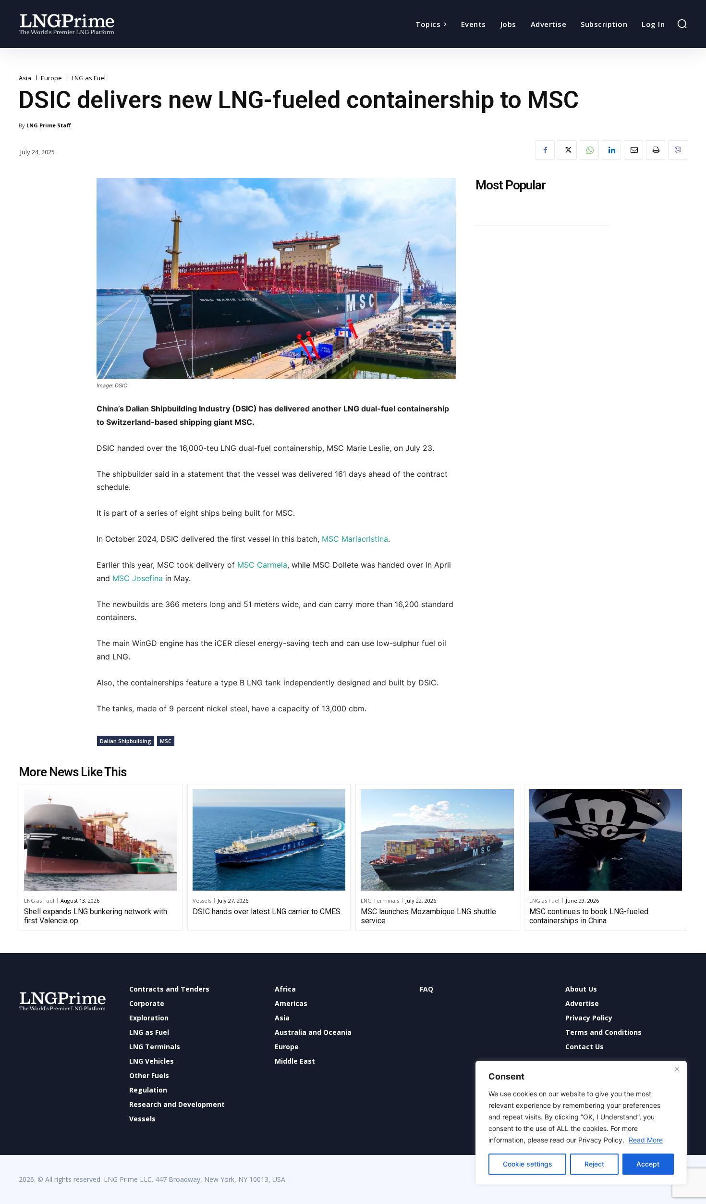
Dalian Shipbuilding (125, 741)
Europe (51, 78)
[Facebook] (545, 150)
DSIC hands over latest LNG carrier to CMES (267, 911)
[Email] (633, 150)
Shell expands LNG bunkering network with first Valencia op (95, 916)
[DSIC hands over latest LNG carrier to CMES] (269, 839)
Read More (646, 1140)
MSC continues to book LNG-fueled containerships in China (588, 916)
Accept (647, 1164)
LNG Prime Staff (48, 125)
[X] (567, 150)
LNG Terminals (380, 900)
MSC (165, 741)
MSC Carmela (262, 565)
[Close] (676, 1069)
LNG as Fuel (89, 78)
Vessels (202, 900)
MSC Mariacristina (355, 539)
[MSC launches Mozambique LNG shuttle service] (437, 839)
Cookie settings (527, 1164)
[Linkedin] (611, 150)
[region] (581, 1123)
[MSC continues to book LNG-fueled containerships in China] (605, 839)
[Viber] (677, 150)
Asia (25, 78)
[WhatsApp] (589, 150)
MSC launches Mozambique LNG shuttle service (428, 916)
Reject (594, 1164)
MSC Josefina (137, 578)
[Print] (655, 150)
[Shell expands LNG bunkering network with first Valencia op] (100, 839)
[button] (682, 23)
